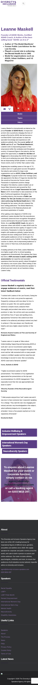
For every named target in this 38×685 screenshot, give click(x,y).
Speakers (4, 630)
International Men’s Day (9, 605)
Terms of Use (6, 654)
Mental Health (6, 608)
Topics (20, 118)
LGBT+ (3, 592)
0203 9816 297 (6, 572)
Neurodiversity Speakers (15, 451)
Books (20, 114)
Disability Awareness (8, 615)
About (3, 633)
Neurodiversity (6, 612)
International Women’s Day (10, 602)
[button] (19, 11)
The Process (5, 637)
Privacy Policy (6, 647)
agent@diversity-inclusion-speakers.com (15, 569)
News (3, 640)
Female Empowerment (9, 598)
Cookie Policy (6, 650)
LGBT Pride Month (7, 595)
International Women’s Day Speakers (15, 444)
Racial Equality (6, 588)
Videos (20, 122)
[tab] (19, 114)
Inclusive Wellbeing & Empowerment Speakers (14, 432)
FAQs (3, 644)
